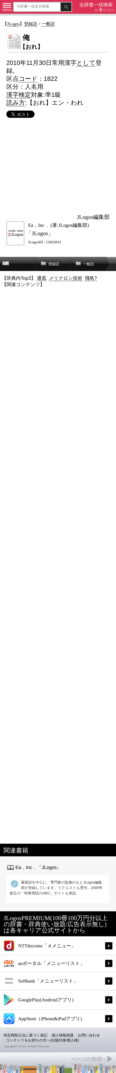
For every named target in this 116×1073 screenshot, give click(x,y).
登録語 (30, 23)
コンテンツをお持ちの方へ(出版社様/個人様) (42, 1040)
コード (28, 78)
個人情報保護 (62, 1035)
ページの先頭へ (89, 1059)
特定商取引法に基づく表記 (25, 1035)
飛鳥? (91, 278)
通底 (41, 278)
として (86, 62)
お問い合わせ (89, 1035)
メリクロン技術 (65, 278)
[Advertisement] (57, 166)
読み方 (15, 102)
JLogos (13, 23)
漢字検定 (18, 94)
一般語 (48, 23)
